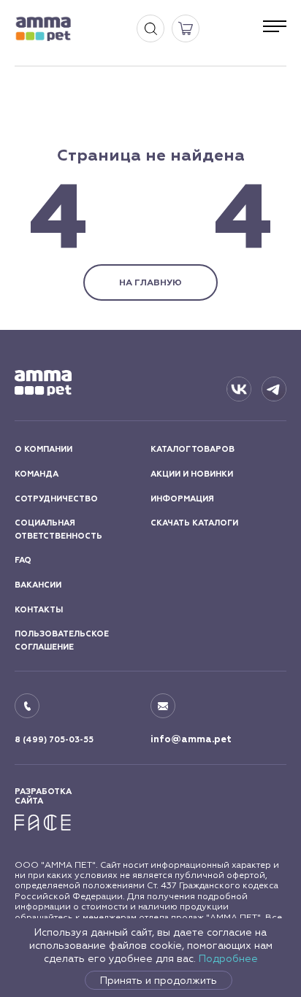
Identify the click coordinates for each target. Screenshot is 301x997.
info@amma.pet (191, 739)
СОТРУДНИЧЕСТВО (56, 499)
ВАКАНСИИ (38, 585)
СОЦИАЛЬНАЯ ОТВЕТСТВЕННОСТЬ (58, 529)
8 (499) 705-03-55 (54, 739)
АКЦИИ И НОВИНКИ (191, 474)
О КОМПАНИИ (43, 449)
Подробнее (228, 958)
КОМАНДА (36, 474)
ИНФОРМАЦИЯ (182, 499)
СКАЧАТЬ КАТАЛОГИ (194, 523)
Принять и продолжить (158, 980)
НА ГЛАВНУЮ (150, 282)
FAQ (23, 560)
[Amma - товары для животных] (43, 28)
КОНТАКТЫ (39, 610)
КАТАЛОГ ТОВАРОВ (192, 449)
